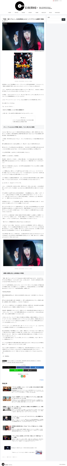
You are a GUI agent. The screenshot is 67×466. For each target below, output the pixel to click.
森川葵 (39, 360)
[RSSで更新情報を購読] (24, 376)
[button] (30, 370)
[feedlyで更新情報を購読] (22, 376)
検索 (49, 17)
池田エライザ (5, 362)
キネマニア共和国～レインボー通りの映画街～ (15, 360)
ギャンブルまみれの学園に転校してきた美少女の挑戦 (24, 120)
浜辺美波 (10, 362)
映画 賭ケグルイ (34, 360)
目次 (22, 117)
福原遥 (18, 362)
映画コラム (4, 360)
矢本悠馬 (14, 362)
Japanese (56, 0)
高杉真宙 (22, 362)
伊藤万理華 (24, 360)
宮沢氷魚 (29, 360)
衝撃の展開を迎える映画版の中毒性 (20, 121)
